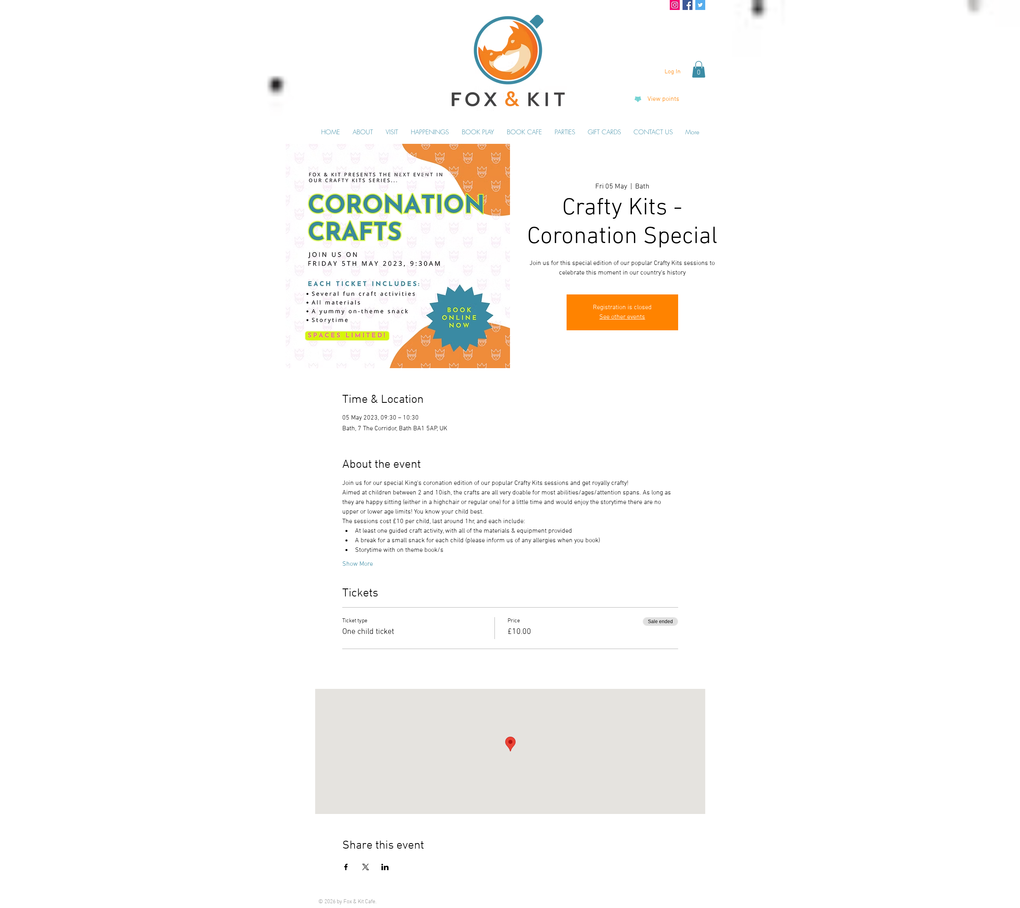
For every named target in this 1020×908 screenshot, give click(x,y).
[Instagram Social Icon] (675, 5)
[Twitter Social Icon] (700, 5)
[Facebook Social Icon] (687, 5)
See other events (622, 317)
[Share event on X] (365, 867)
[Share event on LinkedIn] (385, 867)
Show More (357, 564)
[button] (699, 69)
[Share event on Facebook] (346, 867)
